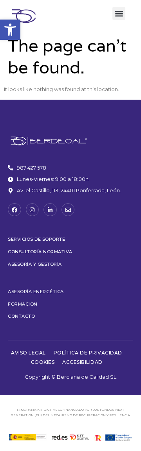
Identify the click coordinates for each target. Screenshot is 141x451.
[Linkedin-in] (50, 210)
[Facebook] (14, 210)
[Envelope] (68, 210)
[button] (10, 30)
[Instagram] (32, 210)
